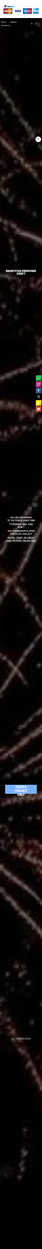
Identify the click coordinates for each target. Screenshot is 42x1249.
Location (13, 22)
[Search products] (38, 139)
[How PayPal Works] (21, 16)
